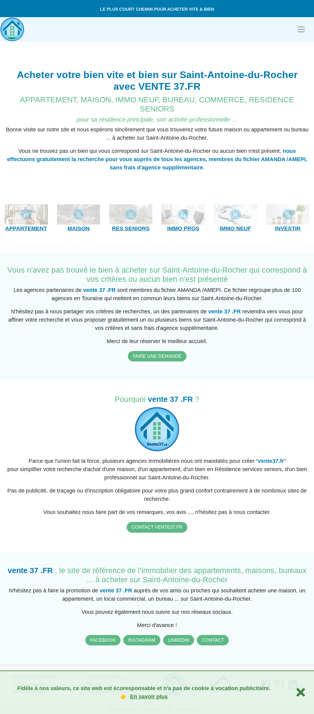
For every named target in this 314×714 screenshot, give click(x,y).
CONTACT (213, 640)
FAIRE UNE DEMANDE (157, 356)
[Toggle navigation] (301, 29)
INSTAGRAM (141, 640)
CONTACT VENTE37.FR (157, 527)
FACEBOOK (103, 640)
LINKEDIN (178, 640)
